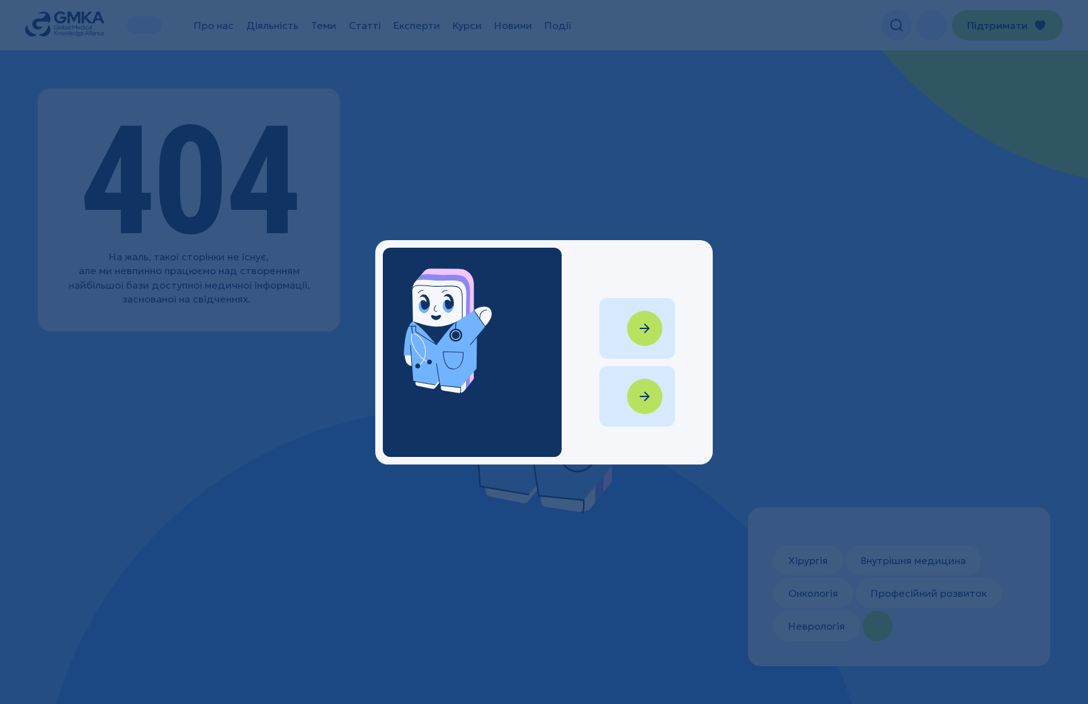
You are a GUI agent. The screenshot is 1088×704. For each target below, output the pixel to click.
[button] (544, 352)
